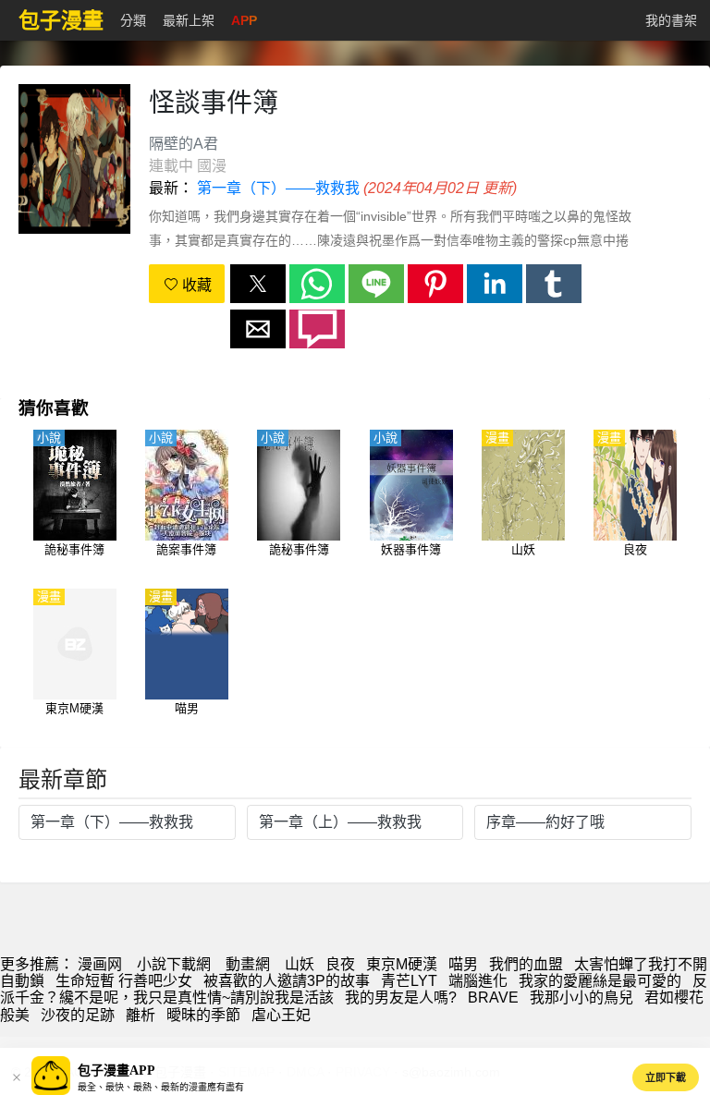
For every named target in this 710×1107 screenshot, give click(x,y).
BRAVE (493, 997)
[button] (258, 283)
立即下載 (665, 1077)
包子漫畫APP (116, 1070)
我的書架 (671, 20)
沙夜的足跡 (78, 1015)
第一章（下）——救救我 (278, 188)
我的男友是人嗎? (401, 997)
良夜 (340, 964)
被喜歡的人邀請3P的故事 (286, 981)
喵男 (463, 964)
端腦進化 (478, 981)
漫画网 (100, 964)
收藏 (195, 285)
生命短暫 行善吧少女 (123, 981)
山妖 (299, 964)
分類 (133, 20)
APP (244, 20)
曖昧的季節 (203, 1015)
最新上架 (188, 20)
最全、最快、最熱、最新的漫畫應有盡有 (161, 1087)
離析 (140, 1015)
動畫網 (248, 964)
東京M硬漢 (401, 964)
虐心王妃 (281, 1015)
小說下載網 (174, 964)
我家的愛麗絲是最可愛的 (600, 981)
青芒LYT (409, 981)
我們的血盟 (526, 964)
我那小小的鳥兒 (581, 997)
